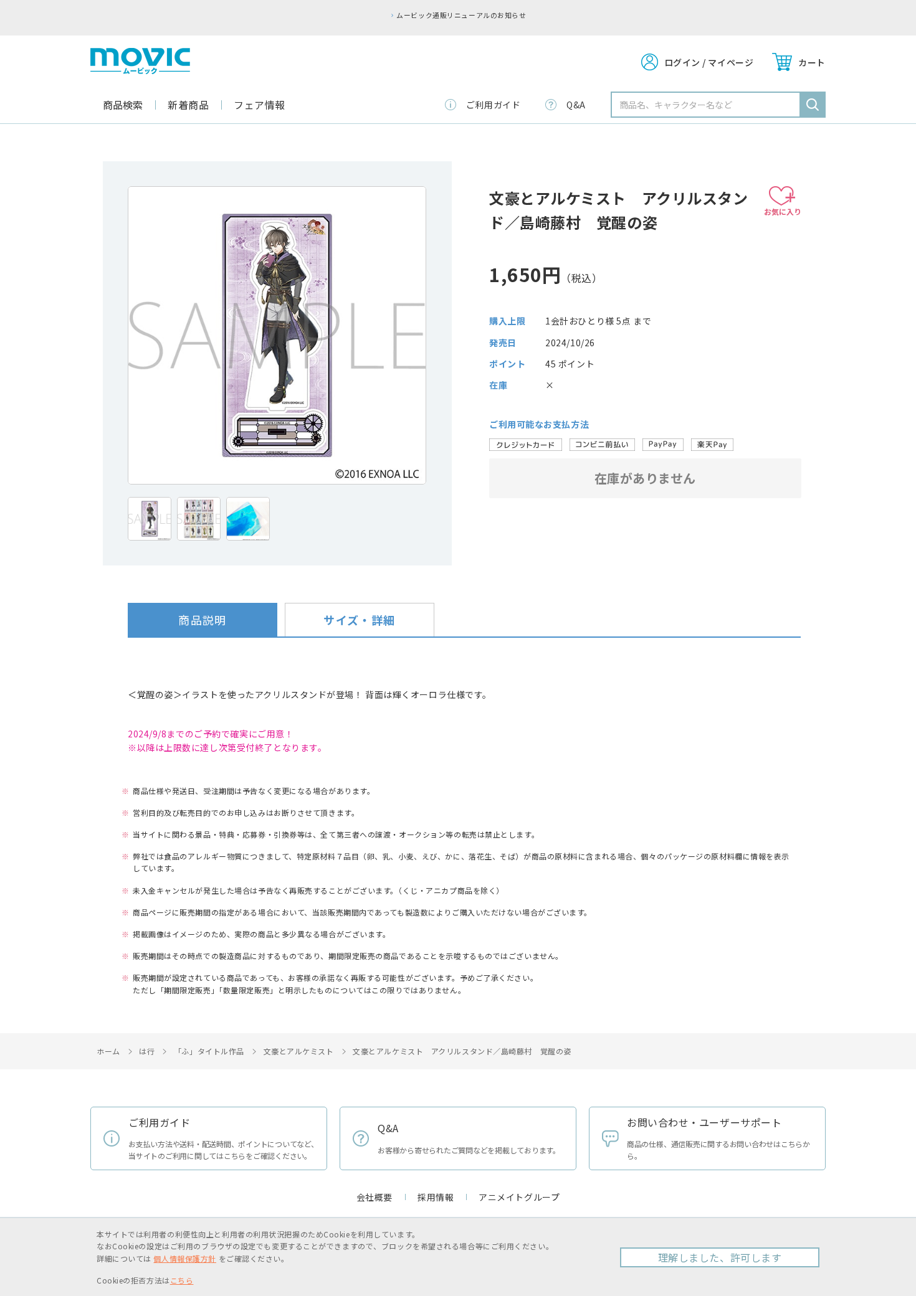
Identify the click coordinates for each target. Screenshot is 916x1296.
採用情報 (435, 1197)
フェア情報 (259, 104)
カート (812, 62)
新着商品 (188, 104)
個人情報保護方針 (184, 1258)
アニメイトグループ (519, 1197)
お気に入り (782, 211)
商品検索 (123, 104)
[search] (812, 105)
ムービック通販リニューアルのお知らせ (461, 15)
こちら (182, 1280)
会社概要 (374, 1197)
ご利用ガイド (493, 104)
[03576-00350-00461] (149, 519)
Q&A (576, 104)
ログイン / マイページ (709, 62)
